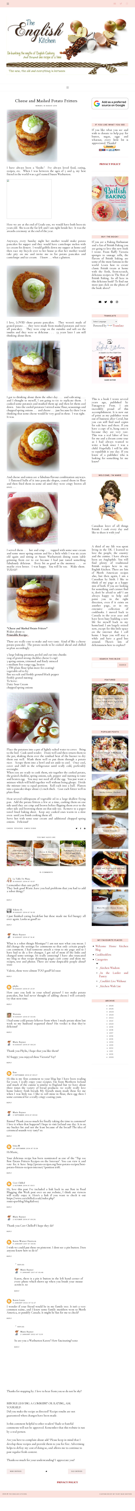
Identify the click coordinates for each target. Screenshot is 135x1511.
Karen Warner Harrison (24, 1241)
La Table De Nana (21, 879)
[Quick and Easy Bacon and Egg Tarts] (110, 886)
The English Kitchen (18, 1494)
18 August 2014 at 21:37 (24, 989)
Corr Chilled (19, 1183)
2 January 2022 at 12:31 (31, 1334)
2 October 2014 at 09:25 (24, 1220)
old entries (76, 1471)
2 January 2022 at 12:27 (24, 1303)
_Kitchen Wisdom (109, 968)
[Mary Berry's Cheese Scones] (110, 925)
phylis (15, 986)
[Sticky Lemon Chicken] (110, 809)
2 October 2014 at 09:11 (24, 1186)
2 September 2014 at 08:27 (25, 1075)
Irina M (16, 1145)
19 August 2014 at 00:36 (24, 1017)
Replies (21, 1265)
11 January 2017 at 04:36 (24, 1244)
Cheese (10, 828)
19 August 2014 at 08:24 (24, 1045)
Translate (118, 325)
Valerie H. (18, 909)
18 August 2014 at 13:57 (24, 882)
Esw (15, 1072)
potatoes (18, 828)
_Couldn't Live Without (112, 981)
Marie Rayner (19, 934)
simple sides (30, 828)
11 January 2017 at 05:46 (32, 1273)
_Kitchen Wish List (110, 986)
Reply (9, 900)
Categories (101, 959)
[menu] (8, 3)
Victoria (17, 1014)
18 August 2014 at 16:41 (24, 937)
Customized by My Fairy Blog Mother (116, 1494)
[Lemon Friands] (110, 848)
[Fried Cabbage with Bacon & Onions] (110, 771)
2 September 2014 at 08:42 (25, 1115)
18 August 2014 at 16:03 (24, 912)
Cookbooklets (103, 954)
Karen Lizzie (19, 1300)
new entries (16, 1471)
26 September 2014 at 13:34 (25, 1148)
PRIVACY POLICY (110, 164)
